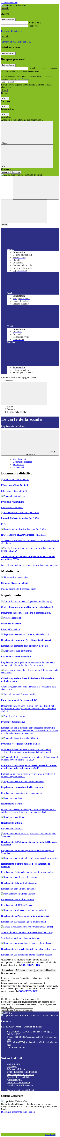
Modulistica (18, 464)
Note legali (12, 1066)
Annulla (5, 172)
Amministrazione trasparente (20, 1085)
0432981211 (17, 1034)
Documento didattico (22, 462)
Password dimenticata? (11, 31)
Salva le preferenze (24, 1010)
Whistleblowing (14, 1080)
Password (33, 25)
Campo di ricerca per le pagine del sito (18, 377)
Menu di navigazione (40, 453)
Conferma (16, 172)
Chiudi (5, 98)
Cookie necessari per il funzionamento (19, 999)
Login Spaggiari (23, 79)
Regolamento (19, 467)
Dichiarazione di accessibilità (20, 1074)
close (4, 224)
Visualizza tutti (19, 459)
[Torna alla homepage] (30, 175)
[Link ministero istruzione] (14, 5)
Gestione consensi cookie (18, 1082)
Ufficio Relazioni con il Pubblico (22, 1072)
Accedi (5, 8)
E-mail (32, 68)
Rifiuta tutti (24, 970)
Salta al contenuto (9, 2)
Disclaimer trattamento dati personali (18, 1112)
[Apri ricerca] (36, 188)
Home (10, 406)
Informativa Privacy (16, 1069)
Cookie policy (13, 1064)
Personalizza (7, 970)
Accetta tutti (45, 970)
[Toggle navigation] (24, 211)
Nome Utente (35, 22)
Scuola (10, 409)
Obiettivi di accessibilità (18, 1077)
